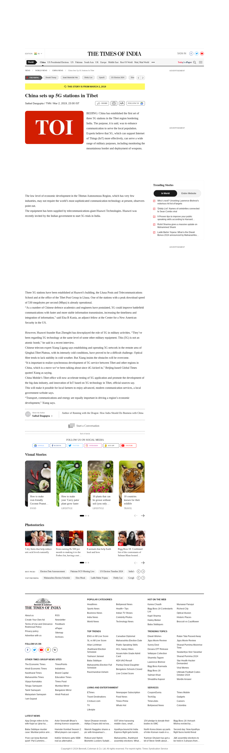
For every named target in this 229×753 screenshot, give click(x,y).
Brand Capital (62, 673)
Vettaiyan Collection (157, 653)
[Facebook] (191, 54)
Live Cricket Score (125, 673)
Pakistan (78, 62)
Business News (94, 613)
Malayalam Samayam (35, 694)
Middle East (113, 62)
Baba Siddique (94, 660)
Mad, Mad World (141, 62)
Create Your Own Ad (35, 620)
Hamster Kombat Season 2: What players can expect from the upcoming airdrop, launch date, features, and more (68, 731)
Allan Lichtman (94, 645)
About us (29, 615)
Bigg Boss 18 (154, 670)
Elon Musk (80, 578)
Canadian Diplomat (125, 636)
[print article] (114, 103)
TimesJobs (153, 701)
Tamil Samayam (33, 690)
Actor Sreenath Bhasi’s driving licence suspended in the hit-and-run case (67, 722)
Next (142, 516)
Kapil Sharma (154, 616)
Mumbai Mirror (62, 686)
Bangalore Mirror (63, 690)
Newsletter (60, 620)
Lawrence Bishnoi (156, 662)
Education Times (63, 677)
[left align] (139, 78)
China (43, 62)
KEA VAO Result (124, 660)
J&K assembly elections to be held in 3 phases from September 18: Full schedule (186, 739)
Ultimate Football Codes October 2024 (188, 673)
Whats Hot (121, 705)
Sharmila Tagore (156, 657)
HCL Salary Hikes (124, 649)
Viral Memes (183, 668)
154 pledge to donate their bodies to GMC (156, 722)
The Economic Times (35, 664)
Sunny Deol (153, 645)
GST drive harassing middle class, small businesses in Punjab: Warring (125, 722)
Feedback (60, 624)
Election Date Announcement (52, 571)
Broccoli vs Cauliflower (188, 621)
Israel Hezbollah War (70, 77)
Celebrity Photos (124, 617)
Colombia (181, 705)
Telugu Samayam (33, 686)
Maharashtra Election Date (129, 640)
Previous (136, 515)
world (31, 62)
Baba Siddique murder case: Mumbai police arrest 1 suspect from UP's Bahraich (38, 731)
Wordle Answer (184, 679)
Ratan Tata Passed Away (189, 636)
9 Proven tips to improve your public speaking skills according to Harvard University (175, 219)
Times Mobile (183, 692)
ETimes (90, 692)
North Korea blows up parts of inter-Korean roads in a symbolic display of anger (157, 731)
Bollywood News (124, 604)
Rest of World (126, 62)
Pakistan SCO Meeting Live (82, 571)
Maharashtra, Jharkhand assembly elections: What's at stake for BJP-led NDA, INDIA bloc (127, 739)
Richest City (182, 608)
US (72, 62)
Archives (59, 637)
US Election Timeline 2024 (111, 571)
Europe (103, 62)
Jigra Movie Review (157, 640)
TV (88, 705)
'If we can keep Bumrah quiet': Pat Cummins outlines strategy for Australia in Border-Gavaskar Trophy (36, 739)
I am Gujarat (31, 698)
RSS (57, 615)
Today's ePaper (185, 62)
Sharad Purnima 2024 (187, 656)
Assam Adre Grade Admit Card (128, 655)
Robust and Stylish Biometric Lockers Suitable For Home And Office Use (97, 739)
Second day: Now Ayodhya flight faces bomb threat (187, 730)
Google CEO (133, 578)
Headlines (92, 604)
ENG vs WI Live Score (97, 636)
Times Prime (122, 701)
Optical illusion (184, 613)
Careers (181, 701)
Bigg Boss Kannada (157, 666)
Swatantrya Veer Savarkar (189, 652)
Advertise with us (33, 635)
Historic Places (184, 617)
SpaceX (101, 77)
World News (93, 621)
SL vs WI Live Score (96, 640)
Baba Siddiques (155, 624)
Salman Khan (154, 675)
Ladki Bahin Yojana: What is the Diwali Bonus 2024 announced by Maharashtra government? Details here (177, 235)
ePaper (58, 628)
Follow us (133, 103)
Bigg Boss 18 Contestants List (160, 610)
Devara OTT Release (158, 649)
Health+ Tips (122, 608)
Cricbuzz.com (93, 701)
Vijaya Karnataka (33, 681)
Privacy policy (31, 631)
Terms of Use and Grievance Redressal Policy (39, 625)
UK (97, 62)
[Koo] (48, 650)
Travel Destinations (96, 697)
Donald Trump (51, 77)
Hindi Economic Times (36, 668)
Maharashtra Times (34, 677)
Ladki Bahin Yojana (99, 578)
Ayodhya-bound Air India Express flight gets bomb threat (126, 731)
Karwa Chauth (155, 604)
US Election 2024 (117, 77)
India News (92, 617)
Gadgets (181, 697)
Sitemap (59, 632)
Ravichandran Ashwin (97, 672)
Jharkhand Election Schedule (96, 650)
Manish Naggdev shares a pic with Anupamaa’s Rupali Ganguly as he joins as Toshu (97, 731)
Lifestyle (91, 709)
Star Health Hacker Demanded (186, 662)
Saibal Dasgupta (34, 103)
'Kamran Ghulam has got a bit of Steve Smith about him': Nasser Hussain (157, 739)
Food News (121, 697)
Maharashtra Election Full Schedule (99, 666)
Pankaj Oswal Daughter (127, 665)
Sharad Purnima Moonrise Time (189, 646)
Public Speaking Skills (127, 645)
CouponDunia (154, 692)
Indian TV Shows (124, 613)
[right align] (143, 78)
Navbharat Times (33, 673)
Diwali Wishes (154, 636)
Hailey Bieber (154, 620)
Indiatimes (60, 668)
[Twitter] (197, 54)
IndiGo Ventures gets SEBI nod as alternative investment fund (67, 739)
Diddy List (88, 77)
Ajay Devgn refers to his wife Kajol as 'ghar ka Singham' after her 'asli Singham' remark (36, 722)
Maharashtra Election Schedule (57, 578)
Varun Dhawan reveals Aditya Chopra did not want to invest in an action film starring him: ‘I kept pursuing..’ (97, 722)
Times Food (61, 681)
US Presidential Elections (58, 62)
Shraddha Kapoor (156, 679)
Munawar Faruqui (185, 604)
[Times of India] (114, 54)
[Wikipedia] (55, 650)
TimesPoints (61, 664)
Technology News (124, 621)
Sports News (93, 608)
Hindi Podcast (62, 694)
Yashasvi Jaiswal (95, 656)
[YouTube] (202, 54)
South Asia (89, 62)
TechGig (152, 697)
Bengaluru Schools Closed (129, 669)
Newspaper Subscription (128, 692)
